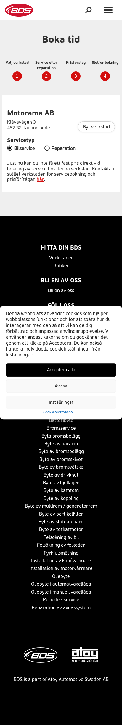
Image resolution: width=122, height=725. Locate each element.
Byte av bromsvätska (61, 467)
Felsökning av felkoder (61, 545)
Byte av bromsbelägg (61, 451)
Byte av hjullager (61, 482)
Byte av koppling (61, 498)
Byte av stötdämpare (61, 521)
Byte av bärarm (61, 444)
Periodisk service (61, 599)
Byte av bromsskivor (61, 459)
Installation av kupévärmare (61, 560)
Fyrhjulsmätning (61, 553)
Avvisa (61, 386)
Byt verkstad (96, 127)
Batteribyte (61, 420)
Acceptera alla (61, 369)
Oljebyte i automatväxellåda (61, 584)
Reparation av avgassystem (61, 607)
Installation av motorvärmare (61, 568)
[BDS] (19, 10)
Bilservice (24, 148)
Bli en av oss (61, 280)
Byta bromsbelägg (61, 436)
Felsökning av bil (61, 537)
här (40, 179)
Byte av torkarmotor (61, 529)
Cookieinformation (58, 412)
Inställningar (61, 402)
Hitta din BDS (61, 247)
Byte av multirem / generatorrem (61, 506)
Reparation (64, 148)
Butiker (61, 265)
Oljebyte (61, 576)
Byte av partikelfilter (61, 514)
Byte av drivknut (61, 475)
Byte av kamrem (61, 490)
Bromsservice (61, 428)
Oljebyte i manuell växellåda (61, 592)
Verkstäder (61, 257)
